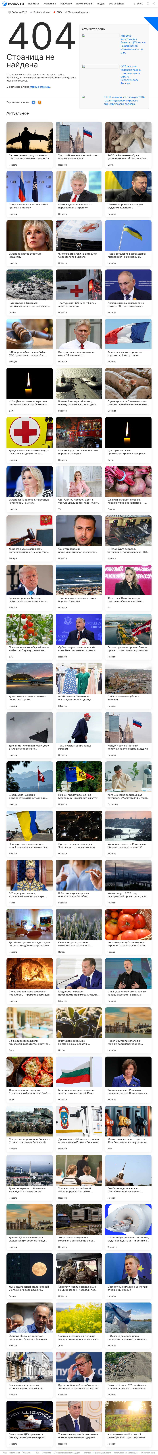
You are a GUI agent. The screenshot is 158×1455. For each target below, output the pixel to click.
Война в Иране (41, 12)
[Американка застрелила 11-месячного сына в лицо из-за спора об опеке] (79, 1227)
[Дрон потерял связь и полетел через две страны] (29, 686)
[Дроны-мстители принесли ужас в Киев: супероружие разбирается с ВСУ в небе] (29, 735)
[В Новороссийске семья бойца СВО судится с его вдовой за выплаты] (29, 342)
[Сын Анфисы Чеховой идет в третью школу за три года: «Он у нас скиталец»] (79, 489)
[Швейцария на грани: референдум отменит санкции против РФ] (29, 784)
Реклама (26, 1453)
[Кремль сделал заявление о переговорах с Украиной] (79, 194)
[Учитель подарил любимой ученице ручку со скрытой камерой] (79, 1178)
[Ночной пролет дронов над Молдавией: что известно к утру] (79, 784)
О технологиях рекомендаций (67, 1453)
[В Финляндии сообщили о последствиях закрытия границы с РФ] (128, 1326)
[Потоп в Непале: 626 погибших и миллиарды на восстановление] (128, 1375)
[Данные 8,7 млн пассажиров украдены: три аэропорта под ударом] (29, 1227)
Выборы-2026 (19, 12)
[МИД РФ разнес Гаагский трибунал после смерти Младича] (128, 735)
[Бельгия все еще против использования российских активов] (29, 1375)
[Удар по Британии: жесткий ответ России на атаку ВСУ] (79, 145)
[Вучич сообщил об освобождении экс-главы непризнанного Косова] (79, 1375)
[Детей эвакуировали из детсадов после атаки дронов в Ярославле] (29, 932)
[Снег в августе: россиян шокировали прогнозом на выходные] (79, 932)
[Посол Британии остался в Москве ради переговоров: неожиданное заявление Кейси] (128, 1030)
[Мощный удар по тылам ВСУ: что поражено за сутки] (79, 440)
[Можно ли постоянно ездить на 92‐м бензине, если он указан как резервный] (128, 1129)
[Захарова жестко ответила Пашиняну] (29, 243)
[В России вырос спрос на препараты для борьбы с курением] (79, 883)
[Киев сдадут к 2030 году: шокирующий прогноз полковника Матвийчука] (128, 883)
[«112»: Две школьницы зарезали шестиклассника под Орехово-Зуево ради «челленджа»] (29, 391)
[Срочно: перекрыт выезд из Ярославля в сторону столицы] (79, 834)
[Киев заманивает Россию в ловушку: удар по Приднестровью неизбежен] (128, 1080)
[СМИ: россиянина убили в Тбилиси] (128, 686)
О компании (14, 1453)
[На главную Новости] (15, 3)
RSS (37, 1453)
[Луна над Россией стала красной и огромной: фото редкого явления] (29, 1276)
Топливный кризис (78, 12)
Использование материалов (126, 1453)
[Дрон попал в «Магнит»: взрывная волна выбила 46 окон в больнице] (79, 1129)
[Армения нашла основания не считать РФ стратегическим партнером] (128, 292)
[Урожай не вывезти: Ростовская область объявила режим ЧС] (128, 834)
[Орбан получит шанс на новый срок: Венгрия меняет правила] (79, 637)
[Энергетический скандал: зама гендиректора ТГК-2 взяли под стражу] (79, 1276)
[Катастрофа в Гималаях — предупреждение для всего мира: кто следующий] (29, 292)
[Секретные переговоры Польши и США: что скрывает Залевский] (29, 1129)
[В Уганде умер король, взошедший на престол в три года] (29, 883)
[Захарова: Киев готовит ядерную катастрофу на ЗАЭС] (29, 489)
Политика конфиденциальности (97, 1453)
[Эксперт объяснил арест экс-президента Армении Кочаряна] (29, 1326)
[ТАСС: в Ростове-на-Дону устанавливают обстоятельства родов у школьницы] (128, 145)
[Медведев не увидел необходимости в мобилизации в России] (79, 981)
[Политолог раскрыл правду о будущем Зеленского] (128, 194)
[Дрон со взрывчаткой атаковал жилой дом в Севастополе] (29, 1178)
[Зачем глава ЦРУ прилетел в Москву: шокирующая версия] (29, 1424)
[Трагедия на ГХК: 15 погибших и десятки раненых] (79, 292)
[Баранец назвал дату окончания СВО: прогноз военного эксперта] (29, 145)
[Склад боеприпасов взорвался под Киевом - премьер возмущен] (29, 981)
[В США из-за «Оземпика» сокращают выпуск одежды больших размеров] (79, 686)
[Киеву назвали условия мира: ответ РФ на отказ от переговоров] (79, 342)
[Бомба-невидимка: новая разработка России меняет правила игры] (128, 1178)
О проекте (46, 1453)
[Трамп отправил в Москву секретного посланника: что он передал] (29, 588)
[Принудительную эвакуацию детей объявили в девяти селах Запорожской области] (29, 834)
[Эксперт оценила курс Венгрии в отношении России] (128, 1276)
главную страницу (40, 86)
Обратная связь (148, 1453)
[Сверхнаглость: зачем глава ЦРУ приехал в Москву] (29, 194)
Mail (5, 1453)
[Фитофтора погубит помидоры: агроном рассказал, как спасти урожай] (128, 932)
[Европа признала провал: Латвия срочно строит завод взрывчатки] (128, 637)
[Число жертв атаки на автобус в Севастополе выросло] (79, 243)
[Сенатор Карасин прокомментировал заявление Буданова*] (79, 538)
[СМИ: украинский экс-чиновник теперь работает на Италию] (128, 981)
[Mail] (4, 3)
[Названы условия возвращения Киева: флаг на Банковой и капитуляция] (128, 243)
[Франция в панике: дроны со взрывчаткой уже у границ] (128, 342)
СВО (59, 12)
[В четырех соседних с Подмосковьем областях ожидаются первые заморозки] (79, 1030)
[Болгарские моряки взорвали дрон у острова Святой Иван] (79, 1080)
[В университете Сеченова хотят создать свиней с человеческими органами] (128, 391)
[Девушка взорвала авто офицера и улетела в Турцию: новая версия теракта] (29, 440)
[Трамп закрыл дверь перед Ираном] (79, 735)
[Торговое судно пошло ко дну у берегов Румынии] (79, 588)
